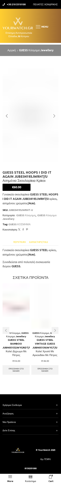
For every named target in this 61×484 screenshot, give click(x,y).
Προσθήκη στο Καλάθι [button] (16, 370)
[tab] (19, 242)
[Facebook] (23, 229)
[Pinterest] (26, 229)
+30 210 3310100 (16, 4)
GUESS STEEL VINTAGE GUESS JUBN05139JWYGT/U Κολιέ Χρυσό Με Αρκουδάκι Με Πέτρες (45, 347)
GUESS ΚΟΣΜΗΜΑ (19, 224)
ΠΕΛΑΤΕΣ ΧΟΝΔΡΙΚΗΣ (45, 4)
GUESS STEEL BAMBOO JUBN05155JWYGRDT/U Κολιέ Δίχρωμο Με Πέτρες (16, 347)
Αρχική (11, 50)
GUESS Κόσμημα (26, 215)
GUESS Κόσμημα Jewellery (36, 50)
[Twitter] (19, 229)
